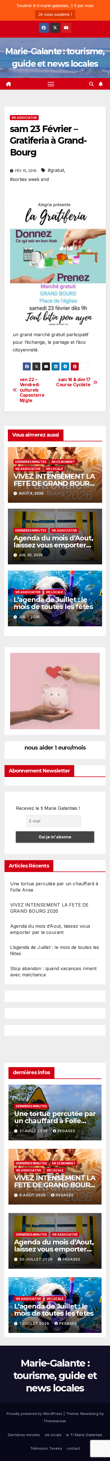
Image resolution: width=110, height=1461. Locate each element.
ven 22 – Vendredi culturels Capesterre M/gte (32, 390)
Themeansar (54, 1421)
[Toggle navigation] (51, 84)
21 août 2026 (34, 1131)
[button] (91, 84)
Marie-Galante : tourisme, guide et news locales (55, 1375)
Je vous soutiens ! (55, 14)
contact (73, 1448)
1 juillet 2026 (34, 1323)
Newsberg (89, 1413)
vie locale (54, 469)
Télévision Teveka (46, 1448)
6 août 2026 (33, 1195)
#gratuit (56, 170)
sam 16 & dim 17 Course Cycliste (73, 382)
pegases (66, 1131)
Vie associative (24, 117)
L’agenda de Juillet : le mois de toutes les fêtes (53, 603)
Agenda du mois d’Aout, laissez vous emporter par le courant (53, 545)
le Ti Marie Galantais (84, 1434)
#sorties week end (29, 179)
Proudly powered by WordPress (34, 1413)
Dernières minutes (30, 461)
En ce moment (63, 461)
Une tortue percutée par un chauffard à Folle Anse (54, 1121)
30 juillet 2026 (36, 1259)
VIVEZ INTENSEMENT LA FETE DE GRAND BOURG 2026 (54, 483)
